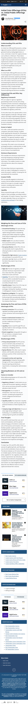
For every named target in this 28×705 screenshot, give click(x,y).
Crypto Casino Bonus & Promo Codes (15, 560)
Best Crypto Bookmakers (12, 576)
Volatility (5, 277)
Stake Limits (5, 660)
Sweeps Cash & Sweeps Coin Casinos (15, 634)
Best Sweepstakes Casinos (12, 626)
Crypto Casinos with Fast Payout (14, 558)
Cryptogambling (4, 7)
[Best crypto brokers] (6, 5)
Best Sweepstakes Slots (11, 647)
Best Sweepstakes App (11, 635)
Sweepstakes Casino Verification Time (15, 641)
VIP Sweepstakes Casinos (12, 649)
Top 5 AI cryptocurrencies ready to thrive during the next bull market (17, 538)
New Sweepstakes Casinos (12, 628)
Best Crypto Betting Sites (12, 574)
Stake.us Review (13, 481)
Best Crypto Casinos (10, 556)
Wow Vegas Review (13, 487)
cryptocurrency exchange (8, 200)
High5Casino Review (14, 494)
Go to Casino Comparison (14, 500)
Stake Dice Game (6, 663)
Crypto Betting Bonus (11, 578)
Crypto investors (22, 255)
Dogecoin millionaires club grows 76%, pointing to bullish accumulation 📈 (18, 513)
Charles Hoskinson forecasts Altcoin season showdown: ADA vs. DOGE (17, 525)
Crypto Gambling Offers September (14, 563)
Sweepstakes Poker (10, 645)
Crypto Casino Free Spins (12, 562)
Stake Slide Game (7, 665)
